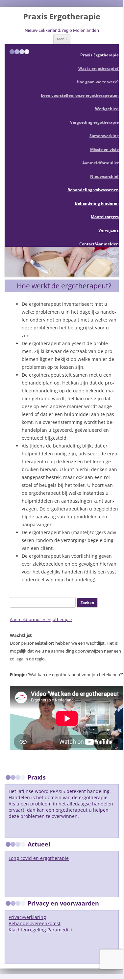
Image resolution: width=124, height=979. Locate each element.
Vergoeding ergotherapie (94, 122)
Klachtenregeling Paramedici (40, 930)
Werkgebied (107, 109)
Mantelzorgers (105, 216)
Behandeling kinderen (97, 203)
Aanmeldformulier (100, 163)
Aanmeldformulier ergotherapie (41, 619)
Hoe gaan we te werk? (98, 82)
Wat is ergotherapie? (98, 68)
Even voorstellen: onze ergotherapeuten (80, 95)
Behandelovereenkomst (35, 923)
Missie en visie (104, 149)
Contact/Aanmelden (99, 244)
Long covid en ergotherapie (39, 858)
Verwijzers (108, 230)
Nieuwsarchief (104, 176)
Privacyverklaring (27, 917)
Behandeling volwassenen (93, 190)
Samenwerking (104, 135)
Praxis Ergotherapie (61, 16)
